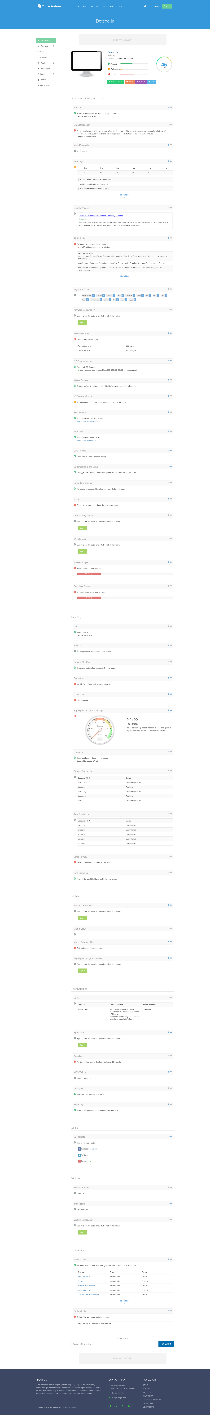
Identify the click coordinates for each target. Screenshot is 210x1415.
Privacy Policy (149, 1403)
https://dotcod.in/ (84, 1276)
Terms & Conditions (152, 1399)
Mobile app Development (87, 1290)
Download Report (116, 82)
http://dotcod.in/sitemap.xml (87, 421)
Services (81, 1281)
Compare (141, 82)
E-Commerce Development (88, 1294)
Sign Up (167, 6)
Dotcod (94, 1149)
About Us (147, 1392)
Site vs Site (94, 6)
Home (71, 6)
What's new (148, 1396)
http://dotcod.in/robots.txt (86, 440)
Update (130, 82)
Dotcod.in (113, 52)
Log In (156, 6)
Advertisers (148, 1407)
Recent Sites (108, 6)
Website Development (86, 1285)
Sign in (82, 322)
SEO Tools (82, 6)
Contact (120, 6)
